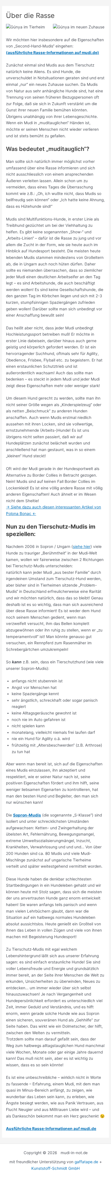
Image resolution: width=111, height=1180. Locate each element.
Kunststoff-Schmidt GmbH (55, 1168)
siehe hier (82, 546)
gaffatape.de (86, 1162)
